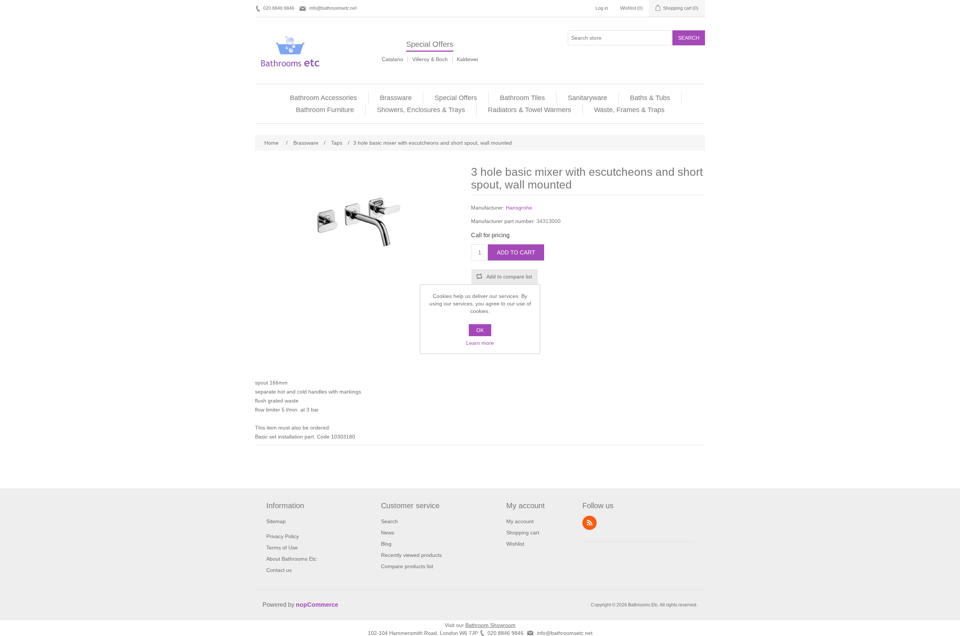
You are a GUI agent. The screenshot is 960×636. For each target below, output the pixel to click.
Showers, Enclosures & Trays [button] (421, 110)
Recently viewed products (411, 555)
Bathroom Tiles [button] (522, 98)
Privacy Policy (282, 536)
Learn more (480, 343)
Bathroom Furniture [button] (325, 110)
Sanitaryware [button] (587, 98)
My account (520, 521)
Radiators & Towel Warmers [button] (529, 110)
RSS (589, 523)
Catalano (392, 59)
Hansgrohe (519, 208)
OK (480, 330)
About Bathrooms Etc (291, 559)
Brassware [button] (396, 98)
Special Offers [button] (456, 98)
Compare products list (407, 566)
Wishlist (515, 544)
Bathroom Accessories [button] (323, 98)
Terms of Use (282, 548)
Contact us (279, 570)
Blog (386, 544)
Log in (602, 8)
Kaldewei (467, 59)
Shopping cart (522, 533)
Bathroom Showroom (490, 625)
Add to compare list (509, 277)
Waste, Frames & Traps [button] (629, 110)
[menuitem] (324, 97)
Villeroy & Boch (430, 59)
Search (688, 38)
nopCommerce (317, 605)
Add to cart (516, 252)
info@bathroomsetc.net (333, 8)
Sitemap (276, 521)
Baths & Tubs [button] (650, 98)
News (387, 533)
